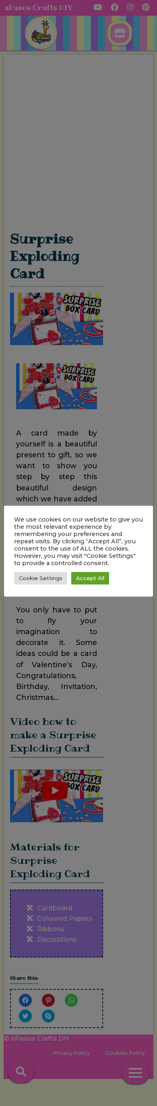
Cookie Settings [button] (40, 578)
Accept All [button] (90, 578)
